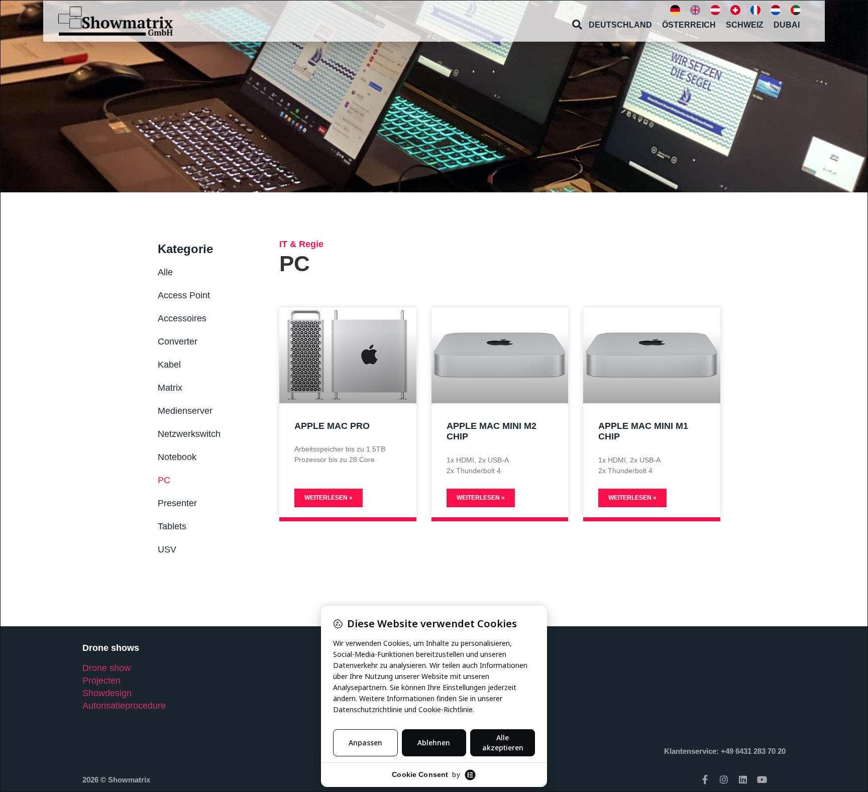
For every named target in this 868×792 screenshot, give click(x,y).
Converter (177, 341)
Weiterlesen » (328, 497)
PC (164, 480)
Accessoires (182, 318)
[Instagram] (723, 779)
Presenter (177, 503)
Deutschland (620, 25)
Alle (165, 272)
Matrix (170, 388)
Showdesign (107, 693)
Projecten (101, 680)
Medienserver (185, 411)
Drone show (106, 668)
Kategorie (185, 249)
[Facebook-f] (704, 779)
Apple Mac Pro (332, 426)
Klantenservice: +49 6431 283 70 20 (725, 751)
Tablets (172, 526)
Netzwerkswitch (189, 434)
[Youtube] (762, 779)
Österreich (689, 25)
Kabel (169, 365)
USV (167, 549)
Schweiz (745, 25)
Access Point (184, 295)
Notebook (177, 457)
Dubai (787, 25)
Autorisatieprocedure (124, 706)
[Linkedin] (742, 779)
